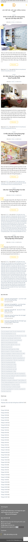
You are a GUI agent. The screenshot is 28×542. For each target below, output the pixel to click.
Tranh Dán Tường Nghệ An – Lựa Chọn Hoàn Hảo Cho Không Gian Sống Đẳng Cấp (15, 305)
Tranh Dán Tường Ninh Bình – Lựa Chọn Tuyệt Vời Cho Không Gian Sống (15, 299)
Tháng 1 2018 (4, 494)
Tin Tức (14, 15)
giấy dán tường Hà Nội (5, 355)
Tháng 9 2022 (4, 454)
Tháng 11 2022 (4, 449)
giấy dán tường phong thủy (6, 357)
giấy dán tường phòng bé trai (18, 357)
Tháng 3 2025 (4, 410)
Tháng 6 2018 (4, 482)
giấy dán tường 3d (5, 340)
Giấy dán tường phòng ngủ (20, 69)
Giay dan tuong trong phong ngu (11, 228)
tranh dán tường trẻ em (6, 391)
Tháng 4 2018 (4, 487)
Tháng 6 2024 (4, 412)
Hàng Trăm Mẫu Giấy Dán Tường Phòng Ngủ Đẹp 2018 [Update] (14, 237)
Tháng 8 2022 (4, 457)
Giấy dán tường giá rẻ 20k (16, 351)
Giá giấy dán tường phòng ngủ (11, 216)
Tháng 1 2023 (4, 445)
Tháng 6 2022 (4, 462)
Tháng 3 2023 (4, 440)
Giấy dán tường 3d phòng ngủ (11, 217)
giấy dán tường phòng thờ (20, 373)
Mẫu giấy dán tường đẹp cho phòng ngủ (15, 282)
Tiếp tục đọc (14, 64)
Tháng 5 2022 (4, 464)
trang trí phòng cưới (22, 380)
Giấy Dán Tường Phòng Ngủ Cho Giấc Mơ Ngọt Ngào (14, 190)
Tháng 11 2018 (4, 477)
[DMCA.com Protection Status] (20, 527)
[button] (2, 5)
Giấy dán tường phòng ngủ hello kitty (10, 223)
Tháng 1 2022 (4, 469)
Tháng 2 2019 (4, 472)
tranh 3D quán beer (22, 382)
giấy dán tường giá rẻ (5, 351)
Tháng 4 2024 (4, 417)
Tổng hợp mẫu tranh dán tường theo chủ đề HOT (12, 402)
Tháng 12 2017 (4, 497)
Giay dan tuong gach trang (6, 331)
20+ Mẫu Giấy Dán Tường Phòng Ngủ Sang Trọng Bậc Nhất (14, 77)
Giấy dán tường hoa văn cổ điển (18, 353)
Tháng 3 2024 (4, 420)
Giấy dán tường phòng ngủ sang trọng (8, 128)
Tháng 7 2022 (4, 459)
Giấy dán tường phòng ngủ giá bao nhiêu (15, 274)
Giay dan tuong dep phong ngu (11, 218)
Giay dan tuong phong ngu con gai (11, 272)
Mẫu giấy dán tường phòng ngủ (15, 230)
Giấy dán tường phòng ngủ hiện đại (15, 184)
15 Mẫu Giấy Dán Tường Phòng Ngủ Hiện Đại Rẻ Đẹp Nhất (14, 134)
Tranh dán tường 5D (15, 384)
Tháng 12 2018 (4, 474)
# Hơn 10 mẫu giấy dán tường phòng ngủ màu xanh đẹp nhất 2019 (14, 17)
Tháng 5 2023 (4, 435)
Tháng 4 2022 (4, 467)
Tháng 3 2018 (4, 489)
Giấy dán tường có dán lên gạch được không (10, 349)
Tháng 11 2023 (4, 422)
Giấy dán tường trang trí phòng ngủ (13, 281)
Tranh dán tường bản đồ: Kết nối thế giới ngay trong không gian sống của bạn (15, 321)
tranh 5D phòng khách (5, 384)
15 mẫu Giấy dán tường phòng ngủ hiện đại (13, 182)
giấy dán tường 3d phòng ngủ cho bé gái (9, 342)
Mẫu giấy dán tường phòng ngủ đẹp (18, 284)
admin (20, 22)
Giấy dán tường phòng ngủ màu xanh (8, 70)
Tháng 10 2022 (4, 452)
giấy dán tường (17, 338)
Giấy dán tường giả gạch (6, 353)
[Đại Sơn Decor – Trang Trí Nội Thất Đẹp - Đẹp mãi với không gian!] (14, 5)
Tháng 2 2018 (4, 492)
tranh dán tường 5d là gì (6, 386)
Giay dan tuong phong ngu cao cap (9, 221)
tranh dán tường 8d (16, 386)
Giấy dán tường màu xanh (17, 355)
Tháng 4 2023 (4, 437)
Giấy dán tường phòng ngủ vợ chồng (8, 371)
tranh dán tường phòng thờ (19, 389)
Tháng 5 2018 (4, 484)
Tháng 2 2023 (4, 442)
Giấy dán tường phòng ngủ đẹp (7, 373)
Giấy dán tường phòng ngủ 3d (11, 271)
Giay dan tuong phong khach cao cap (8, 333)
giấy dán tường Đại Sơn (21, 375)
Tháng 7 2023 (4, 430)
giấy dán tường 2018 (5, 344)
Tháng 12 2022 (4, 447)
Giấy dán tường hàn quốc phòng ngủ (12, 270)
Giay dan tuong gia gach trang (19, 331)
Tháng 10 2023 (4, 425)
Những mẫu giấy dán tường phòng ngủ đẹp (9, 285)
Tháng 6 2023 (4, 432)
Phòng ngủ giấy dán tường (12, 286)
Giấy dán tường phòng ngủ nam (9, 278)
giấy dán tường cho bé (15, 344)
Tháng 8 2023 (4, 427)
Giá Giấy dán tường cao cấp (20, 335)
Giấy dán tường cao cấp (10, 534)
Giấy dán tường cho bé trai (6, 346)
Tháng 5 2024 (4, 415)
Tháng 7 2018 (4, 479)
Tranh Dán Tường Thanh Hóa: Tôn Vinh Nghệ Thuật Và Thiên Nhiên (15, 316)
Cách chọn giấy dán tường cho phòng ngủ (13, 263)
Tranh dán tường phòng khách (7, 389)
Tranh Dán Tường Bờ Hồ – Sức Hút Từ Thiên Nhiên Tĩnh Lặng (14, 310)
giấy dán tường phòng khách (7, 360)
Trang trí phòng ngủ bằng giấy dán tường (18, 231)
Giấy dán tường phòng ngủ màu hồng (13, 224)
